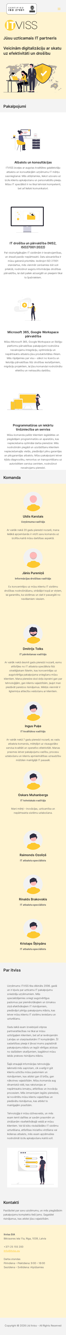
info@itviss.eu (12, 1250)
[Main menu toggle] (59, 8)
